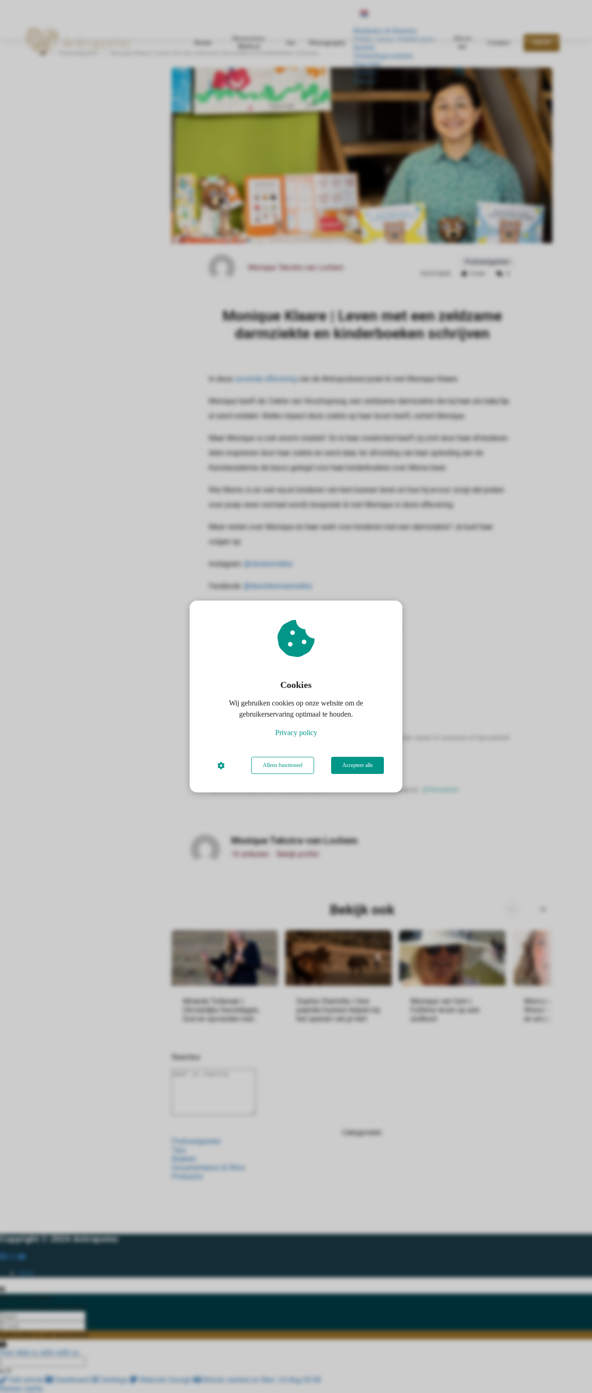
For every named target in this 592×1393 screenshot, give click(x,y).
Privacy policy (296, 732)
